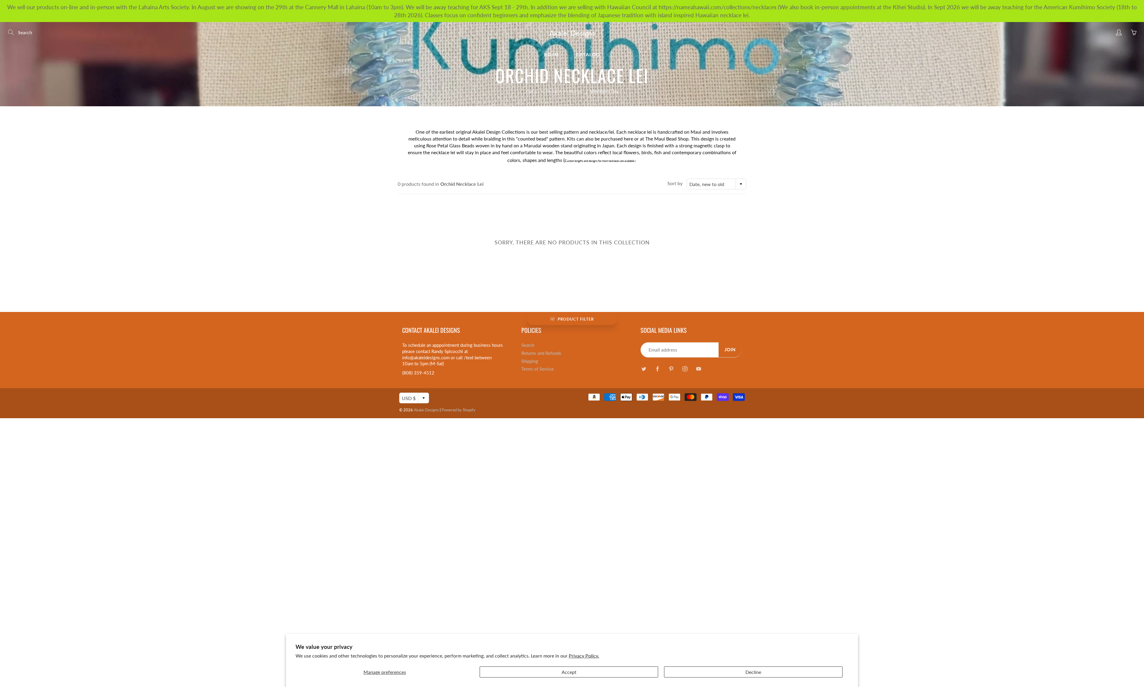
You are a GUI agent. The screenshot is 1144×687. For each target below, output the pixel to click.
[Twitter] (643, 368)
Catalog (588, 54)
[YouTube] (698, 368)
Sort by (675, 183)
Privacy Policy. (584, 655)
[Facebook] (657, 368)
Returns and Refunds (541, 353)
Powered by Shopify (458, 409)
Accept (569, 672)
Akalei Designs (572, 33)
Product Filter (576, 319)
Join (730, 349)
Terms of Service (537, 368)
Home (552, 54)
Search (527, 345)
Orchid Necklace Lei (563, 91)
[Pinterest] (671, 368)
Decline (753, 672)
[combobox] (716, 184)
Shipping (529, 361)
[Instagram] (685, 368)
